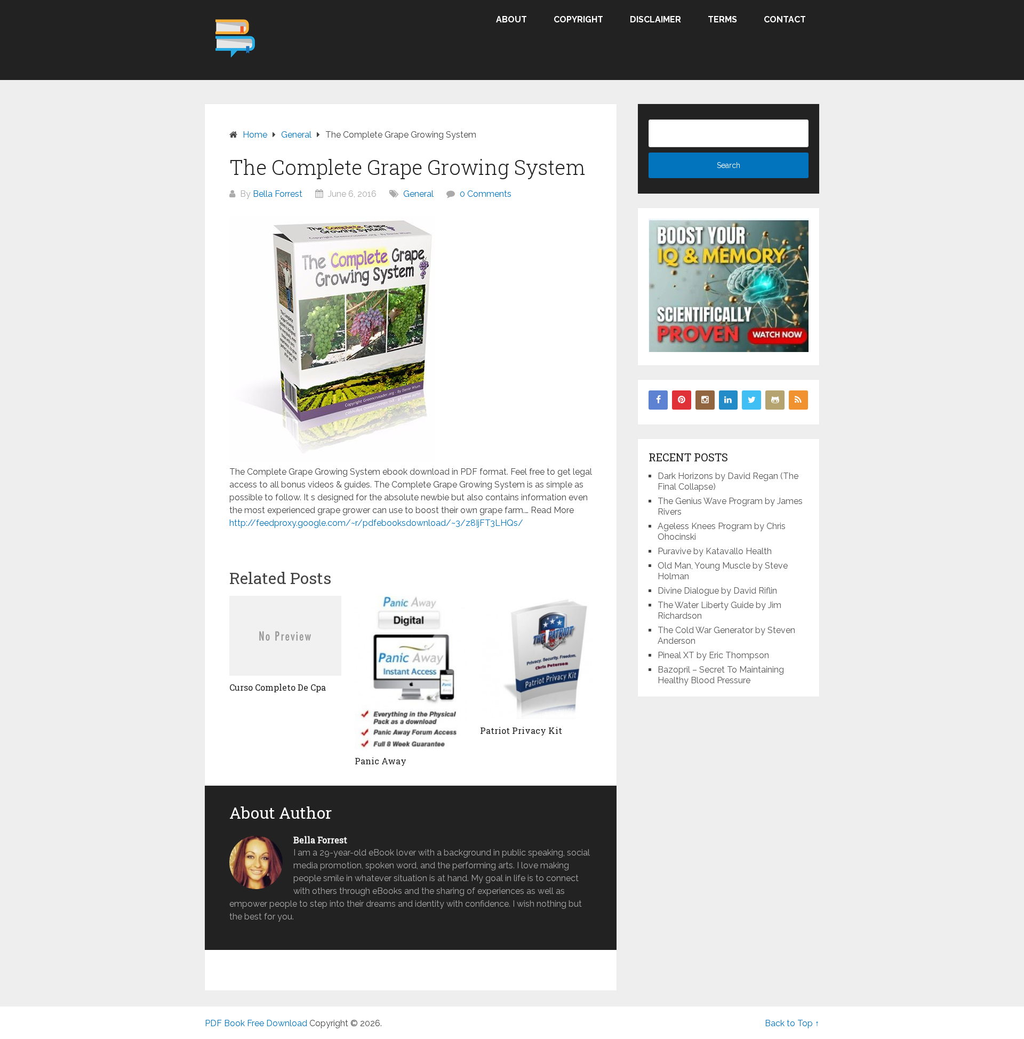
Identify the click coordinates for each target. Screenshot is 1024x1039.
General (418, 194)
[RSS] (798, 400)
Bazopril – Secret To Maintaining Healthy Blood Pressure (721, 675)
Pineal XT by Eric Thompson (713, 655)
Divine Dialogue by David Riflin (717, 591)
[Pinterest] (681, 400)
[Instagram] (705, 400)
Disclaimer (655, 19)
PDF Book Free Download (256, 1023)
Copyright (578, 19)
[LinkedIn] (728, 400)
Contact (785, 19)
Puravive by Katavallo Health (715, 551)
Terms (722, 19)
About (511, 19)
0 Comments (485, 194)
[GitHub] (775, 400)
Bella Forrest (277, 194)
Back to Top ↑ (792, 1023)
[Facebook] (658, 400)
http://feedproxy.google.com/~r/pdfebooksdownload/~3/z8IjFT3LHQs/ (376, 523)
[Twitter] (751, 400)
